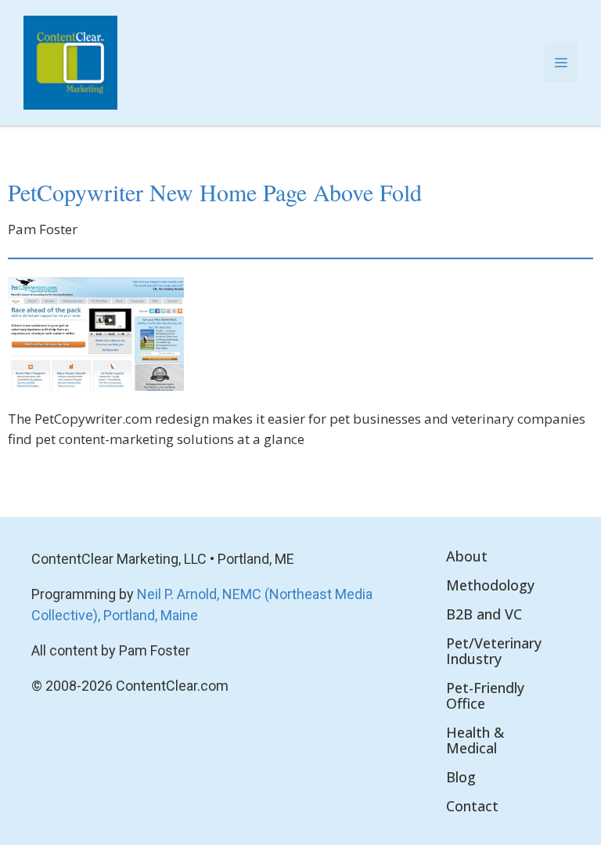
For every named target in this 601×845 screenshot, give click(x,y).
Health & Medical (475, 740)
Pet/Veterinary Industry (494, 650)
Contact (472, 806)
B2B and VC (484, 614)
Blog (461, 777)
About (467, 556)
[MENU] (561, 62)
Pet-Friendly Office (485, 695)
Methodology (490, 585)
